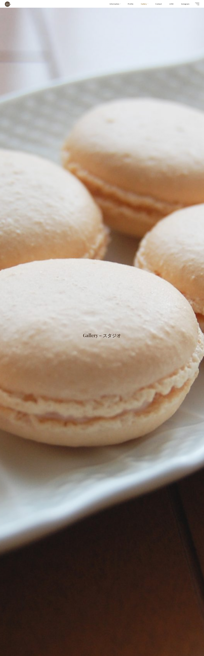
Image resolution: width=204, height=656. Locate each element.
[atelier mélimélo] (8, 4)
